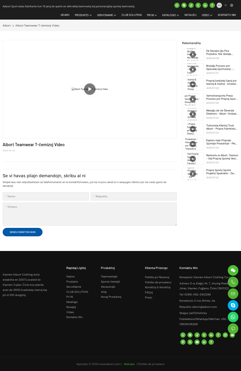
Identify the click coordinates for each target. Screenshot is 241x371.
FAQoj (149, 292)
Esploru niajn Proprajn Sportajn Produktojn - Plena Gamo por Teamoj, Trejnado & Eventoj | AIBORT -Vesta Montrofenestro (222, 142)
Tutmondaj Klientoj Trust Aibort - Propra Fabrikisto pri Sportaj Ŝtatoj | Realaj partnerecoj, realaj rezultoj (221, 127)
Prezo (148, 297)
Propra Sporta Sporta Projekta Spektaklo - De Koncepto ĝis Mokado (220, 172)
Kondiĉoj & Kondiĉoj (157, 287)
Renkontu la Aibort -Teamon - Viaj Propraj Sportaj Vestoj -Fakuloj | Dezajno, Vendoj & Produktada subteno (222, 157)
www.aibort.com (110, 364)
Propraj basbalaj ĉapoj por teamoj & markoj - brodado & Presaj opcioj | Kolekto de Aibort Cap (222, 82)
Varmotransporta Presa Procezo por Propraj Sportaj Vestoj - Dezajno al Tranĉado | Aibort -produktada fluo (222, 97)
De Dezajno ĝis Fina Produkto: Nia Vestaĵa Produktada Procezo (218, 52)
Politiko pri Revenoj (157, 277)
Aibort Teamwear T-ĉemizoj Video (37, 25)
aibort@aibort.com (204, 307)
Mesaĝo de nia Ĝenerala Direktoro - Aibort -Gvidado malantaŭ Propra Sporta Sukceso (222, 112)
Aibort (7, 25)
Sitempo (129, 364)
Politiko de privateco (158, 282)
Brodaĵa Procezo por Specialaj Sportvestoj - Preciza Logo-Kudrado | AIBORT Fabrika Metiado (220, 67)
